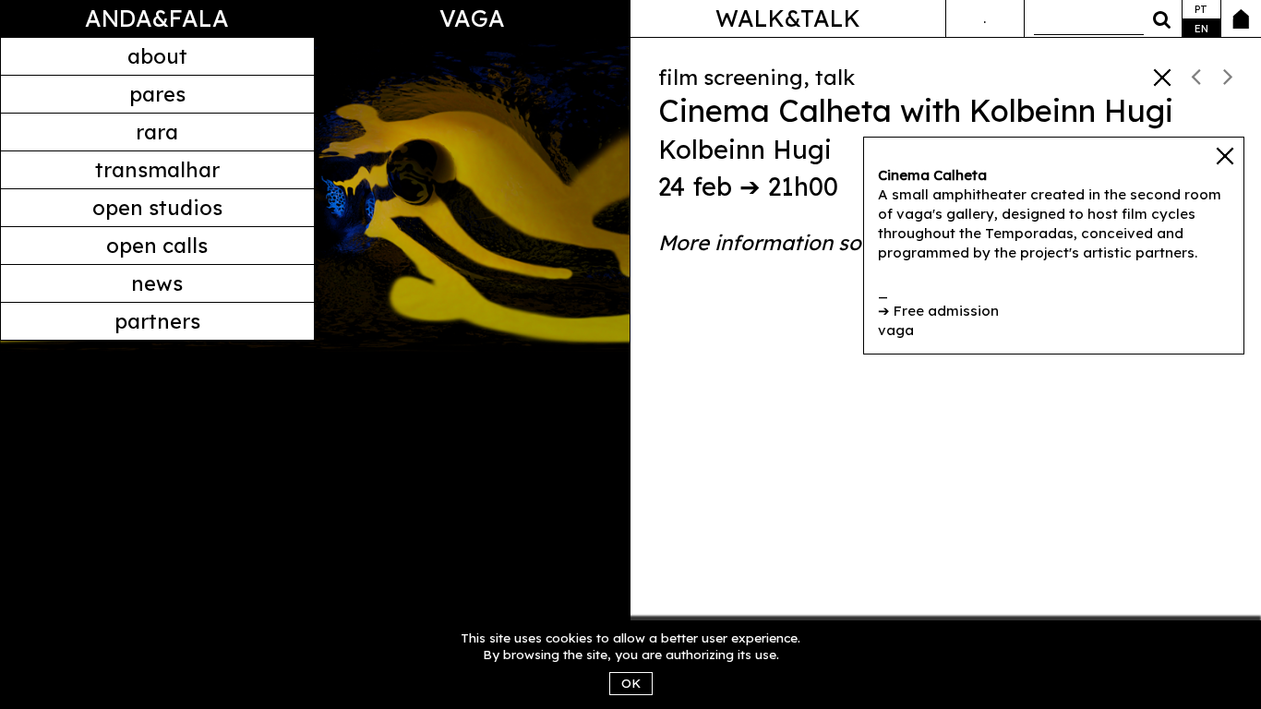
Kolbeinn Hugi (745, 149)
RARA (157, 132)
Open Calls (157, 245)
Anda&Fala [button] (157, 18)
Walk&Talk (787, 18)
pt (1201, 9)
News (157, 283)
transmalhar (157, 170)
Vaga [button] (472, 18)
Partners (157, 321)
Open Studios (157, 208)
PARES (157, 94)
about (157, 56)
